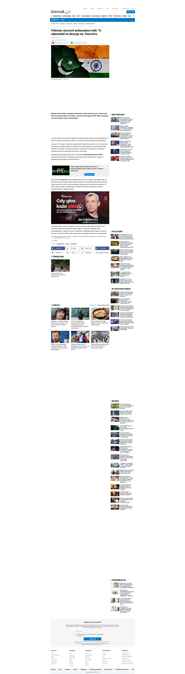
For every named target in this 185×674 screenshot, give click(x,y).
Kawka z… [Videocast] (78, 23)
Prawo (103, 653)
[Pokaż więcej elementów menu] (133, 16)
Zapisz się (92, 639)
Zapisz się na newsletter (79, 42)
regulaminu (93, 634)
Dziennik (53, 26)
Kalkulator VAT (125, 658)
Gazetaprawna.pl (55, 654)
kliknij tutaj (101, 644)
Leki (103, 656)
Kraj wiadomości (103, 305)
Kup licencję (67, 238)
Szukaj (132, 12)
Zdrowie (71, 661)
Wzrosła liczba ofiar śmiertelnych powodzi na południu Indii (58, 275)
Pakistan (73, 244)
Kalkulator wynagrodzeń (127, 663)
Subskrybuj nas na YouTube (61, 42)
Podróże (71, 663)
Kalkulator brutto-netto (127, 661)
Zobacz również (89, 174)
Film (86, 661)
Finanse (104, 654)
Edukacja (87, 656)
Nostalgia (62, 23)
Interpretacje (54, 661)
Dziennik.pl (72, 650)
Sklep (132, 8)
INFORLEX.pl (100, 8)
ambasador (60, 244)
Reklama (67, 669)
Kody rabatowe (88, 654)
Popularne (93, 305)
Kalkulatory (125, 650)
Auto (70, 653)
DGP (108, 8)
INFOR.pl (85, 8)
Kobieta (87, 653)
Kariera (75, 669)
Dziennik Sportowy (90, 23)
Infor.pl (52, 653)
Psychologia (105, 661)
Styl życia (104, 663)
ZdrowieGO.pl (115, 8)
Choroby (104, 660)
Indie (67, 244)
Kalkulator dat (125, 653)
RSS (133, 669)
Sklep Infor (53, 663)
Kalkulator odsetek (126, 660)
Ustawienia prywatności (122, 669)
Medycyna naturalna (107, 658)
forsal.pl (92, 8)
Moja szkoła (88, 658)
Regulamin (83, 669)
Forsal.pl (53, 658)
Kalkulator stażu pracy (127, 656)
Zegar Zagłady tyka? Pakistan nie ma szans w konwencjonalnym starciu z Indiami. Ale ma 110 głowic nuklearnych (87, 168)
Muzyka (87, 663)
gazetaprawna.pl (125, 8)
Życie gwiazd (88, 660)
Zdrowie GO (69, 23)
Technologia (72, 654)
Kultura (87, 665)
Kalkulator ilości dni (126, 654)
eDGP (52, 656)
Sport (70, 660)
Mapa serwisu (108, 669)
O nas (60, 669)
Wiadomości (55, 19)
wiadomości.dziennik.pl (61, 26)
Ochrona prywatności (95, 669)
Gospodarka (72, 656)
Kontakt (53, 669)
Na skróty (53, 650)
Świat (63, 19)
